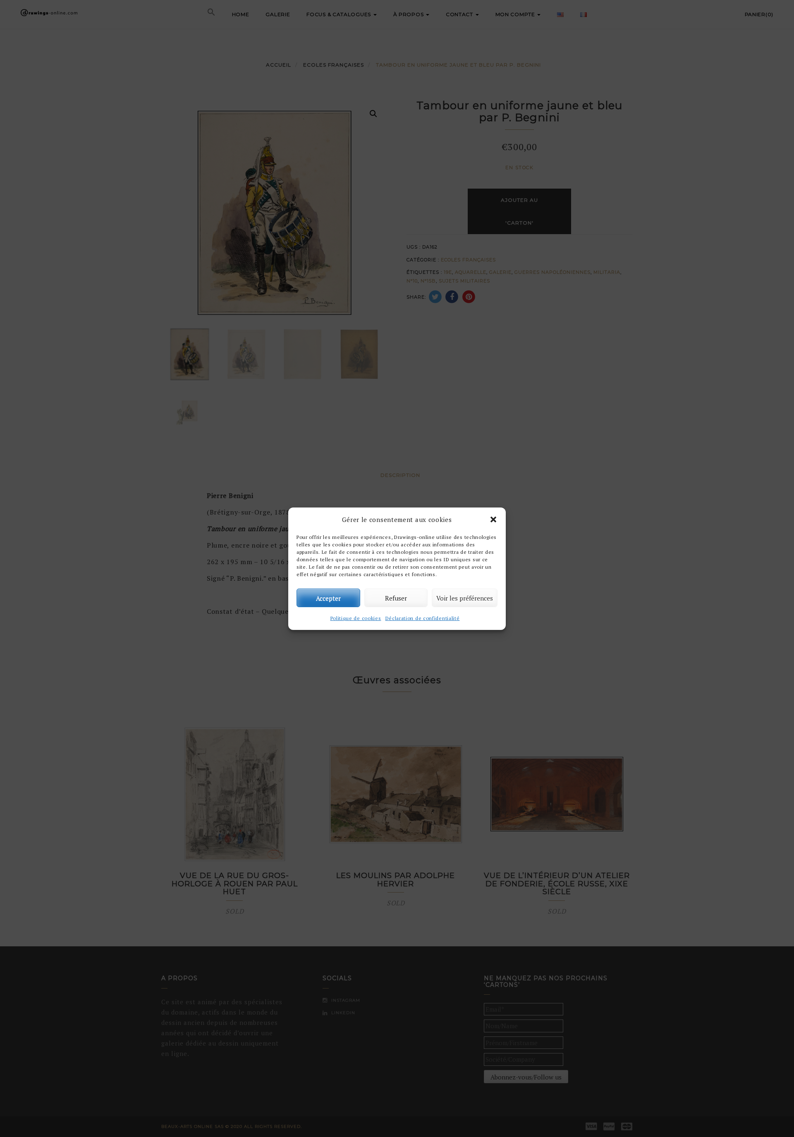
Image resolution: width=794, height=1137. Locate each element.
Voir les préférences (464, 598)
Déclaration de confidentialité (422, 618)
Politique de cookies (355, 618)
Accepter (328, 598)
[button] (493, 519)
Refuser (396, 598)
